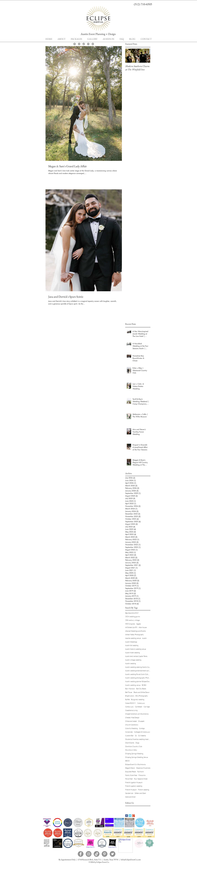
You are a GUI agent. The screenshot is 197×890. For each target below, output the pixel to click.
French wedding (143, 790)
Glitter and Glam (140, 793)
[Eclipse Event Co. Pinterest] (88, 44)
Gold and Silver (130, 797)
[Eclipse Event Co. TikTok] (84, 44)
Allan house (143, 627)
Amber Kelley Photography (134, 634)
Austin (144, 638)
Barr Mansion (130, 689)
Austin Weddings (131, 642)
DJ (136, 735)
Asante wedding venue (133, 638)
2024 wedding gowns (132, 616)
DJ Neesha (142, 735)
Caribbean (138, 707)
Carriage (147, 707)
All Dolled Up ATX (131, 627)
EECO (127, 761)
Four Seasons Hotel (140, 779)
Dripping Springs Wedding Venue (136, 757)
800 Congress (130, 624)
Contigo (142, 728)
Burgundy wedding (137, 699)
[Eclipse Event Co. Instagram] (79, 44)
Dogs (137, 743)
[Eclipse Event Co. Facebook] (74, 44)
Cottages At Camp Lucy (142, 732)
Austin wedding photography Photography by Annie (137, 678)
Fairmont (140, 772)
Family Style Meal (131, 775)
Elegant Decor (130, 768)
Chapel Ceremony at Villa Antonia (136, 714)
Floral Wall (129, 779)
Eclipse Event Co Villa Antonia (135, 764)
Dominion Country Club (133, 746)
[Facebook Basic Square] (126, 815)
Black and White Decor (142, 692)
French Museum (131, 790)
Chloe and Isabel (131, 721)
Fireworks (142, 775)
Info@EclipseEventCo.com (131, 859)
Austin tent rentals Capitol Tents (136, 656)
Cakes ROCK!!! (130, 703)
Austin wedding (130, 663)
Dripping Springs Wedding (134, 754)
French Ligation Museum (133, 782)
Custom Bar (129, 735)
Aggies (138, 624)
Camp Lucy (141, 703)
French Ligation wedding (133, 786)
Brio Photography (142, 696)
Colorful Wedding (131, 728)
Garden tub (129, 793)
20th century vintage (132, 620)
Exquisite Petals (130, 772)
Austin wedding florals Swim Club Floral (137, 674)
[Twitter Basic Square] (130, 815)
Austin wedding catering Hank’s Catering (137, 667)
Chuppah (141, 721)
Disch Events (129, 743)
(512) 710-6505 (143, 4)
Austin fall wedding (131, 645)
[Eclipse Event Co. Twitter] (93, 44)
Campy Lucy (129, 707)
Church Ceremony (131, 725)
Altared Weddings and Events (135, 631)
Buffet (127, 699)
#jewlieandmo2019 (131, 613)
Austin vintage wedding (133, 660)
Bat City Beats (141, 689)
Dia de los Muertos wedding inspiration (137, 739)
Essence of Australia (143, 768)
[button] (76, 38)
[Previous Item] (129, 55)
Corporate (129, 732)
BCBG (144, 685)
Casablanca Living (131, 710)
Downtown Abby (131, 750)
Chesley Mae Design (132, 717)
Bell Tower (128, 692)
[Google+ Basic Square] (133, 815)
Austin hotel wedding (132, 653)
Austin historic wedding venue (135, 649)
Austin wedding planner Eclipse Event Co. (137, 681)
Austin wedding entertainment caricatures (137, 671)
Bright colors (129, 696)
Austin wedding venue (132, 685)
